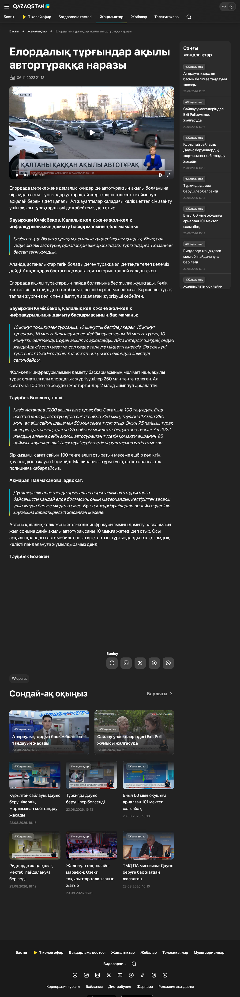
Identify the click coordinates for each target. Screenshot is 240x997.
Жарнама (145, 986)
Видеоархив (114, 964)
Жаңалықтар (112, 17)
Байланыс (94, 986)
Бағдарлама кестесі (75, 17)
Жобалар (139, 17)
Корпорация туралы (63, 986)
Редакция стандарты (176, 986)
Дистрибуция (119, 986)
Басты (9, 17)
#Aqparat (19, 678)
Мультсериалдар (209, 952)
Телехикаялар (166, 17)
